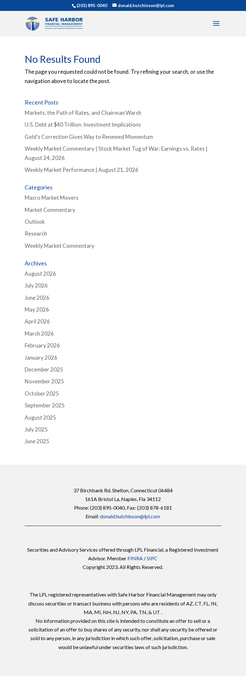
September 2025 (45, 405)
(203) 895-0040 (92, 5)
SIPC (152, 558)
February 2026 (42, 345)
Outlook (35, 221)
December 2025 (44, 369)
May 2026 (37, 309)
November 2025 (44, 381)
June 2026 (37, 297)
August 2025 (40, 417)
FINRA (135, 558)
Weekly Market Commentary (59, 245)
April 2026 (37, 321)
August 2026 (40, 273)
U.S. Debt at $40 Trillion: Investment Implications (83, 124)
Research (36, 233)
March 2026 (39, 333)
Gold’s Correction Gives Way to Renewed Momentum (89, 136)
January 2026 (41, 357)
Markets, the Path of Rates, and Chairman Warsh (83, 112)
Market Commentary (50, 209)
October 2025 (42, 393)
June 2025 (37, 441)
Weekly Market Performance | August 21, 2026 (81, 169)
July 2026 (36, 285)
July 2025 (36, 429)
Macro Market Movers (51, 197)
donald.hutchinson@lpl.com (130, 516)
